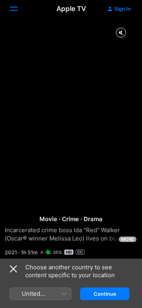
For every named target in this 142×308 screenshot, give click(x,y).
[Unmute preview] (120, 33)
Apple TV (71, 9)
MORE (127, 239)
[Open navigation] (18, 8)
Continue (104, 294)
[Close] (13, 268)
